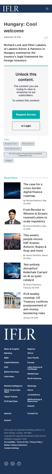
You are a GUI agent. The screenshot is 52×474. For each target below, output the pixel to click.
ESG (6, 367)
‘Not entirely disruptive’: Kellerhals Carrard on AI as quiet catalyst (35, 272)
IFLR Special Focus (12, 149)
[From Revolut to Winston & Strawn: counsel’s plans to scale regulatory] (12, 216)
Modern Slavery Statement (15, 445)
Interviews (9, 376)
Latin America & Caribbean (34, 368)
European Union (11, 144)
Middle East (33, 374)
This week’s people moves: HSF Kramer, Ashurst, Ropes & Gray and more (34, 243)
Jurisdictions (33, 395)
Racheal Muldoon (34, 200)
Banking (8, 353)
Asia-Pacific (33, 358)
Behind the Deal (11, 372)
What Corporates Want (12, 391)
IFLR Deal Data (10, 401)
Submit (30, 406)
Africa (30, 353)
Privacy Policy (36, 442)
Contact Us (32, 413)
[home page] (11, 8)
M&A (6, 358)
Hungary (8, 161)
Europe (30, 362)
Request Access (26, 114)
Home (30, 390)
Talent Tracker (11, 397)
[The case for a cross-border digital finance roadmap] (12, 190)
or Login (26, 125)
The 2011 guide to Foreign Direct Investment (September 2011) (25, 155)
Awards (7, 413)
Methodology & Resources (34, 400)
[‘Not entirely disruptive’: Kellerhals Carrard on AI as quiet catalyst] (12, 271)
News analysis (27, 144)
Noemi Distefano (33, 226)
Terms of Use (22, 442)
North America (34, 378)
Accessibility (9, 442)
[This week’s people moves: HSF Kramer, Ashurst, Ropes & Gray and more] (12, 241)
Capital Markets (11, 362)
